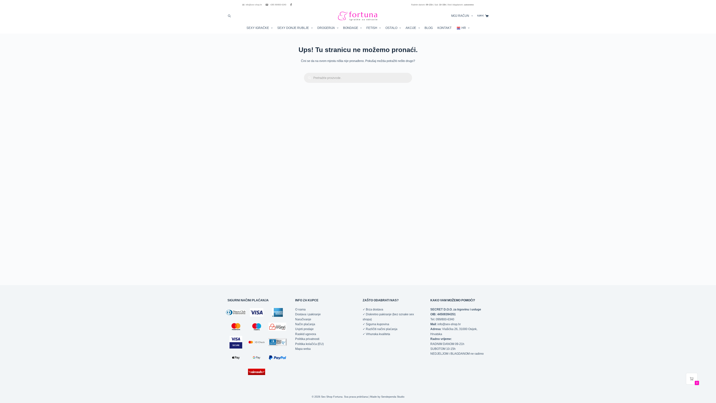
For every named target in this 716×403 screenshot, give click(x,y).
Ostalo (391, 27)
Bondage (350, 27)
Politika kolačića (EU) (309, 344)
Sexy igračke (257, 27)
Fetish (371, 27)
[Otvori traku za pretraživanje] (229, 15)
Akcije (411, 27)
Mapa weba (303, 348)
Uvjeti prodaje (304, 329)
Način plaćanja (305, 324)
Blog (429, 27)
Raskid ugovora (305, 334)
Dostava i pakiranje (308, 314)
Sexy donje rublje (293, 27)
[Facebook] (291, 4)
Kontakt (444, 27)
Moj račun (460, 15)
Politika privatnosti (307, 338)
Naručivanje (303, 319)
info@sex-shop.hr (252, 4)
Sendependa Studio (392, 396)
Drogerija (326, 27)
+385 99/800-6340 (275, 4)
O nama (300, 309)
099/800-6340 (445, 319)
